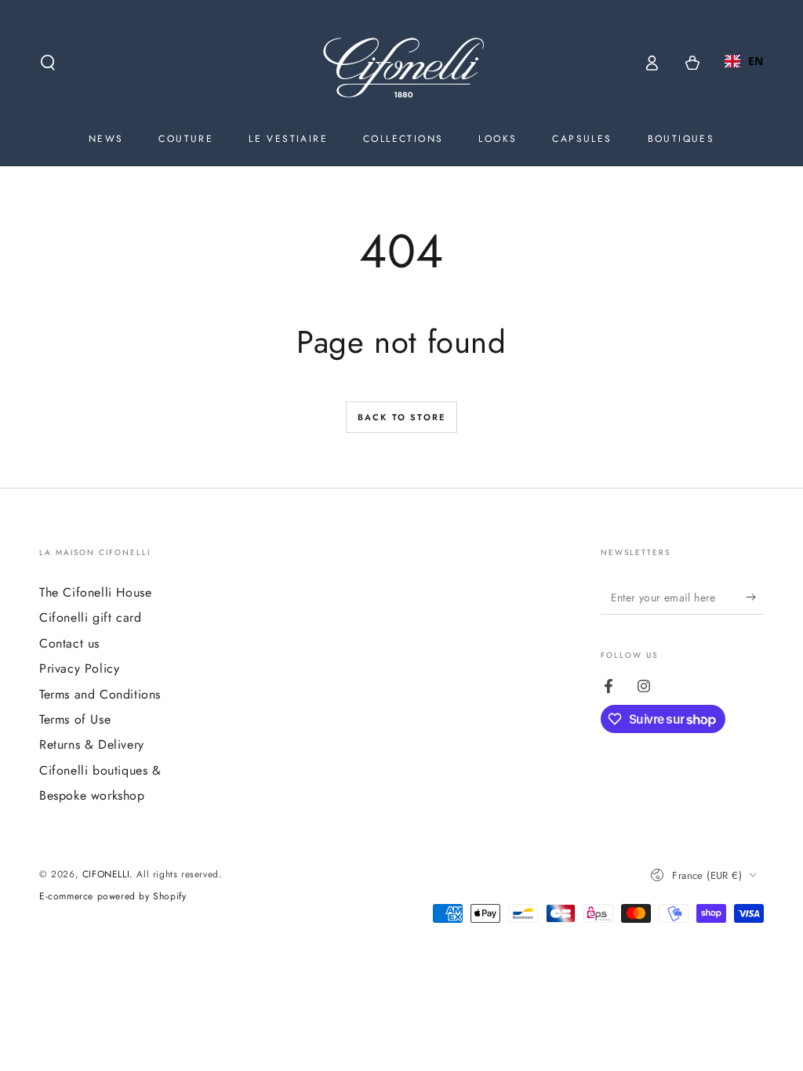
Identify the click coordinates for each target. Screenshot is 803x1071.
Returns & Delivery (91, 744)
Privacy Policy (79, 668)
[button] (47, 62)
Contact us (69, 643)
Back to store (402, 417)
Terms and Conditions (100, 694)
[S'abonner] (755, 596)
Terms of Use (75, 719)
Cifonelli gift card (90, 617)
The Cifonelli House (95, 592)
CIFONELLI (105, 874)
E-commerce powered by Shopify (112, 896)
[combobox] (744, 61)
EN (756, 60)
